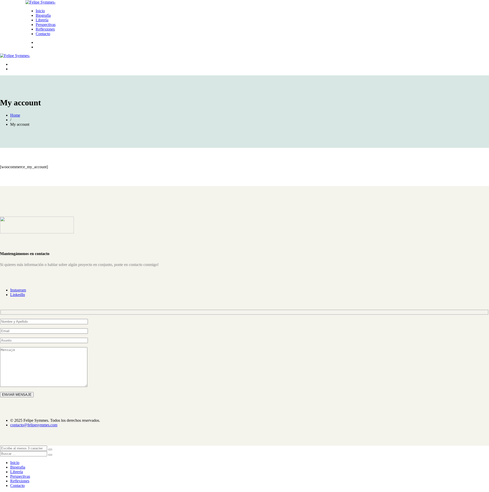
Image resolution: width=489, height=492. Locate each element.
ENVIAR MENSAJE (17, 395)
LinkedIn (17, 294)
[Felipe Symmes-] (40, 2)
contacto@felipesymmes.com (33, 425)
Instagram (18, 290)
